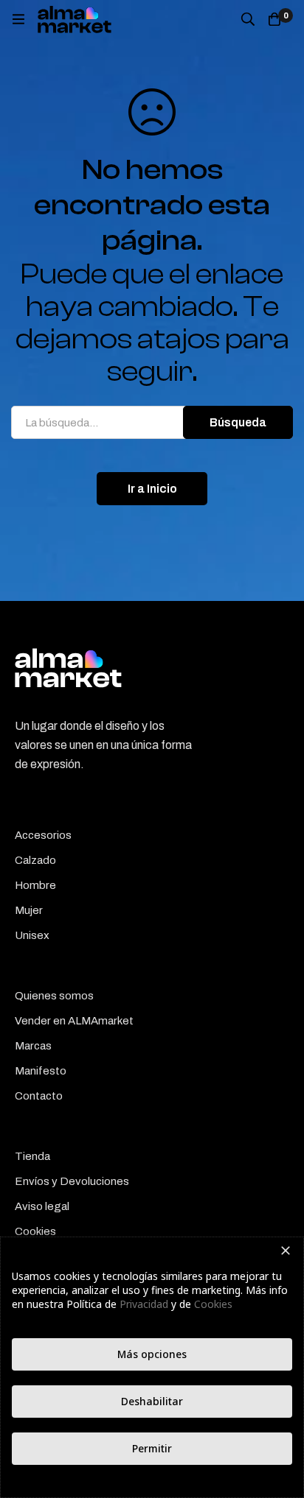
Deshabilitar (152, 1401)
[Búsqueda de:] (152, 422)
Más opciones (152, 1354)
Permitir (152, 1448)
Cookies (213, 1304)
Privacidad (144, 1304)
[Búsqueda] (248, 19)
